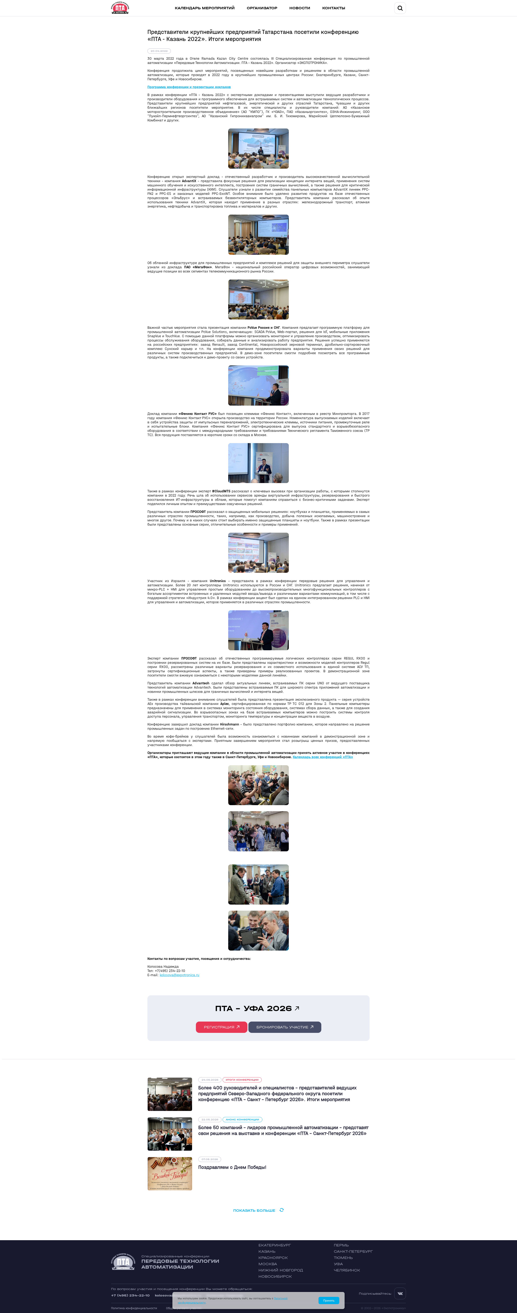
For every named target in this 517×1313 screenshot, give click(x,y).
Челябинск (347, 1270)
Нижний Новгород (280, 1270)
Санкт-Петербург (353, 1251)
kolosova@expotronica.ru (179, 975)
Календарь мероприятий (205, 8)
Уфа (338, 1264)
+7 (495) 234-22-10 (130, 1295)
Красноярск (273, 1258)
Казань (266, 1251)
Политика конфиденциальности (134, 1308)
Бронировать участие (282, 1027)
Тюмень (343, 1258)
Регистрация (219, 1027)
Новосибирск (275, 1276)
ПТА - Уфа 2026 (253, 1008)
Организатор (262, 8)
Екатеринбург (274, 1245)
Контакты (333, 8)
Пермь (341, 1245)
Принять (328, 1300)
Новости (299, 8)
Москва (267, 1264)
